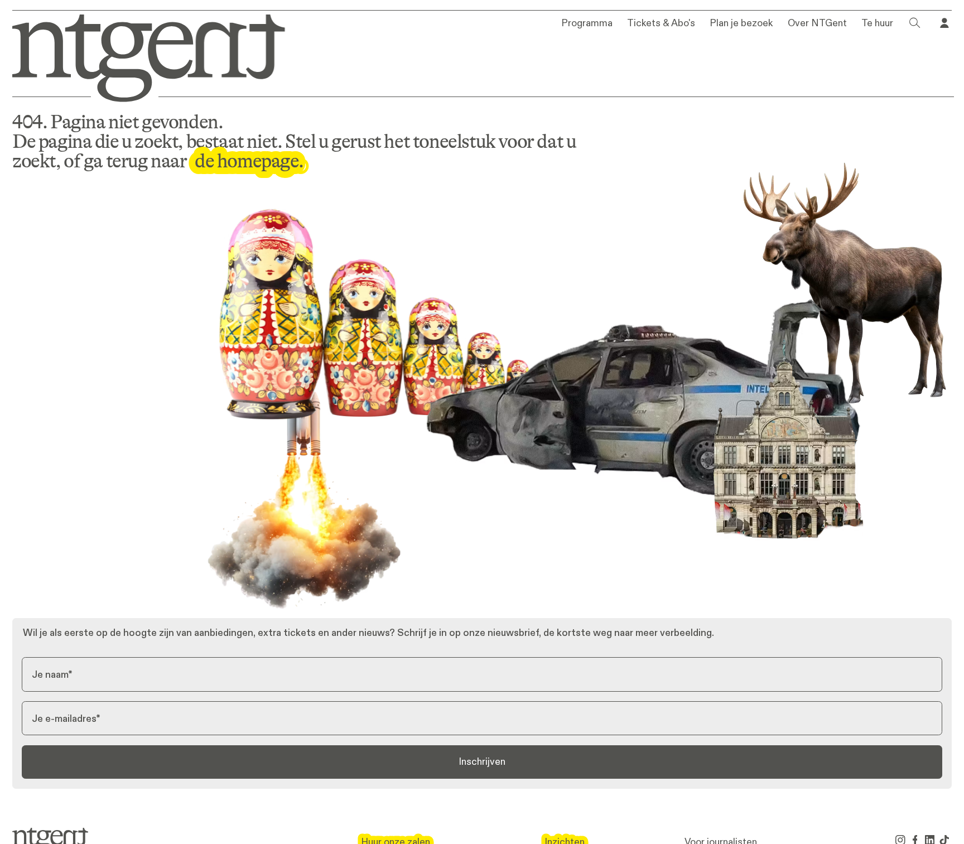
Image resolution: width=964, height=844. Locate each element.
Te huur (877, 23)
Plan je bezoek (741, 23)
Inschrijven (482, 761)
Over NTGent (817, 23)
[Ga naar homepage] (140, 56)
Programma (587, 23)
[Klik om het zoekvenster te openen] (915, 23)
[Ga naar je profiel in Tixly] (944, 23)
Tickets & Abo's (661, 23)
